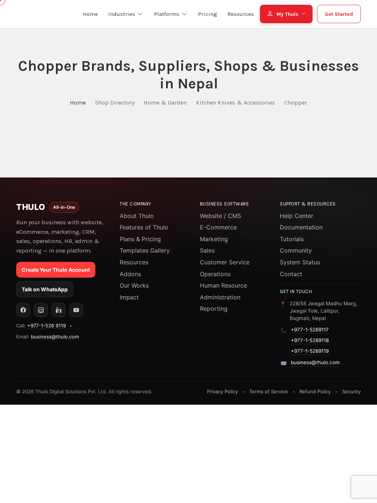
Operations (215, 274)
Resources (134, 262)
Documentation (301, 227)
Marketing (214, 239)
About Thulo (137, 215)
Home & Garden (165, 102)
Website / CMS (220, 215)
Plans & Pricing (140, 239)
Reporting (214, 308)
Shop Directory (114, 102)
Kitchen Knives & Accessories (235, 102)
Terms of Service (268, 391)
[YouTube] (76, 310)
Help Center (296, 215)
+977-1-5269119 (310, 351)
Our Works (134, 285)
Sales (207, 250)
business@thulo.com (55, 337)
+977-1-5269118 (310, 340)
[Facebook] (23, 310)
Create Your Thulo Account (56, 270)
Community (296, 250)
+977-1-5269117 (310, 330)
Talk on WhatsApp (45, 289)
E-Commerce (218, 227)
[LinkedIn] (59, 310)
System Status (300, 262)
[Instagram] (41, 310)
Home (78, 102)
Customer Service (225, 262)
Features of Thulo (144, 227)
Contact (291, 274)
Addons (130, 274)
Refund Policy (315, 391)
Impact (129, 297)
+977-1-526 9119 (46, 325)
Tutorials (292, 239)
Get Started (339, 14)
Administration (220, 297)
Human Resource (223, 285)
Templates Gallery (145, 250)
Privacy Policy (222, 391)
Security (351, 391)
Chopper (295, 102)
